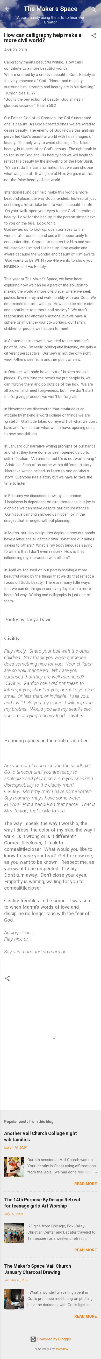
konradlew (61, 1349)
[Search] (94, 10)
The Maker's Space (50, 8)
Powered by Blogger (53, 1339)
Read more (85, 1183)
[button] (94, 37)
